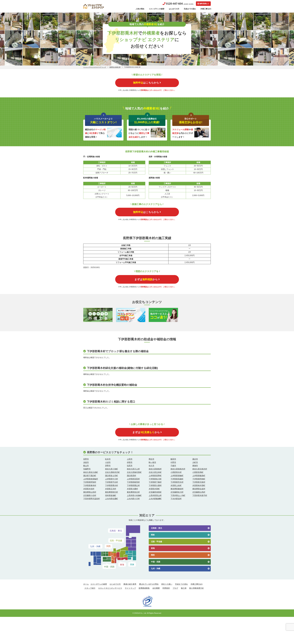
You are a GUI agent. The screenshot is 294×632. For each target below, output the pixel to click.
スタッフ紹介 (89, 588)
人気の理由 (140, 9)
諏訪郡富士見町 (111, 476)
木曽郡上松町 (176, 485)
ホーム (86, 584)
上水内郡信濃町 (111, 499)
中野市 (173, 462)
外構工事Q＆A (196, 584)
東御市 (195, 466)
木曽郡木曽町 (154, 489)
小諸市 (108, 462)
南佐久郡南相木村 (178, 469)
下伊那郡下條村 (155, 482)
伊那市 (129, 462)
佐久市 (151, 466)
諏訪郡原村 (131, 476)
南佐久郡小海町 (111, 469)
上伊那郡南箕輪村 (90, 479)
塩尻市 (129, 466)
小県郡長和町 (197, 472)
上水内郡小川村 (133, 499)
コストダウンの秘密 (156, 9)
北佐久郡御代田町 (134, 472)
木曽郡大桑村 (132, 489)
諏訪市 (195, 459)
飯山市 (86, 466)
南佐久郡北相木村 (199, 469)
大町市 (195, 462)
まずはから (146, 279)
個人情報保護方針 (196, 588)
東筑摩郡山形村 (89, 492)
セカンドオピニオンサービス (110, 588)
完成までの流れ (190, 9)
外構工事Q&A (206, 9)
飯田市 (173, 459)
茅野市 (108, 466)
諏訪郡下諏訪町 (89, 476)
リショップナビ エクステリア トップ (94, 67)
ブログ (175, 588)
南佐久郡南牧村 (155, 469)
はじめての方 (174, 9)
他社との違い (166, 584)
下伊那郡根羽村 (133, 482)
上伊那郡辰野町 (155, 476)
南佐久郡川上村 (133, 469)
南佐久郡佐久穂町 (90, 472)
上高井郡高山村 (155, 495)
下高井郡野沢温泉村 (91, 499)
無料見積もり (204, 3)
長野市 (86, 459)
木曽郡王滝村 (110, 489)
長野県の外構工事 (114, 67)
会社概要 (156, 588)
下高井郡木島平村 (199, 495)
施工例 (183, 588)
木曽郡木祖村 (88, 489)
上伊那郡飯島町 (198, 476)
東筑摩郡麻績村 (177, 489)
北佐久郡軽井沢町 (112, 472)
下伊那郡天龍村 (198, 482)
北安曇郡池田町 (155, 492)
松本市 (108, 459)
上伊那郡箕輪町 (177, 476)
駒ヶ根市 (152, 462)
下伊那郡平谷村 (111, 482)
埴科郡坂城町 (110, 495)
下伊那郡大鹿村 (155, 485)
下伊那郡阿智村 (89, 482)
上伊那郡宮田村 (133, 479)
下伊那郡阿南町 (198, 479)
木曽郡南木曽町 (198, 485)
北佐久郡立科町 (155, 472)
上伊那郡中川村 (111, 479)
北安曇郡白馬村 (198, 492)
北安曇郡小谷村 (89, 495)
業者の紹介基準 (129, 584)
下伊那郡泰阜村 (89, 485)
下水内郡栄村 (176, 499)
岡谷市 (151, 459)
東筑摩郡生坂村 (198, 489)
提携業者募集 (144, 588)
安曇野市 (87, 469)
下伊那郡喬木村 (111, 485)
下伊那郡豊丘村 (133, 485)
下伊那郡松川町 (155, 479)
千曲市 (173, 466)
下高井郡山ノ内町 (178, 495)
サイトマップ (130, 588)
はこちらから (146, 82)
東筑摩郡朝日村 (111, 492)
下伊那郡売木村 (177, 482)
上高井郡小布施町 (134, 495)
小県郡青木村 (176, 472)
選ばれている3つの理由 (148, 584)
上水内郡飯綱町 (155, 499)
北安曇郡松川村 (177, 492)
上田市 (129, 459)
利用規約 (166, 588)
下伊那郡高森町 (177, 479)
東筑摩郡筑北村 (133, 492)
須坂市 (86, 462)
